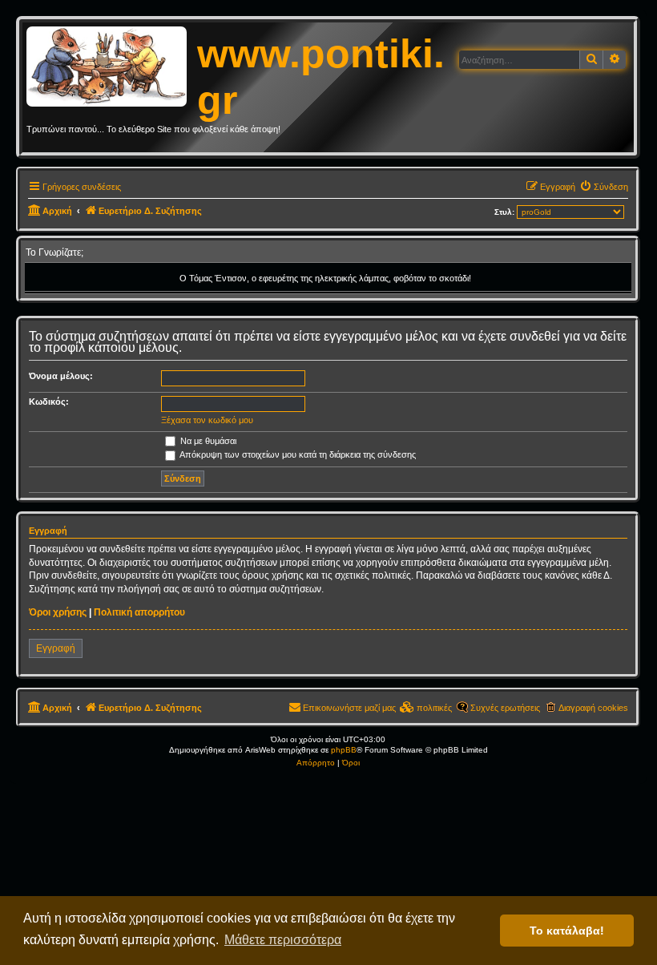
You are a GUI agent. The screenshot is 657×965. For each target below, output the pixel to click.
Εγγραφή (55, 648)
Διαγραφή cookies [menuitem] (593, 708)
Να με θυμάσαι (207, 441)
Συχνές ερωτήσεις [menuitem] (505, 708)
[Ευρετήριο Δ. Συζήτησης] (111, 67)
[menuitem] (603, 186)
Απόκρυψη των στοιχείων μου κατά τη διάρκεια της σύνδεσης (297, 454)
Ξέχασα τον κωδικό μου (207, 420)
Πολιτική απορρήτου (139, 612)
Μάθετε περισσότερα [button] (282, 940)
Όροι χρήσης (58, 612)
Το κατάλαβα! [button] (567, 930)
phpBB (344, 749)
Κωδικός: (49, 401)
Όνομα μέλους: (61, 376)
